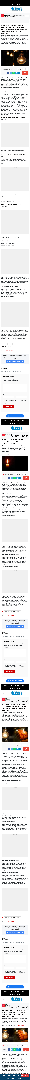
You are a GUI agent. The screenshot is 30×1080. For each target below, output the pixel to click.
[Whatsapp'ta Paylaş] (13, 73)
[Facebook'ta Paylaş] (8, 73)
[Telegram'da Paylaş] (16, 73)
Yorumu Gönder (8, 406)
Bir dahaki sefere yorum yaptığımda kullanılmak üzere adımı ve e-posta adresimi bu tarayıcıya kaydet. (15, 402)
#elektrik (15, 344)
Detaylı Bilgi (20, 1078)
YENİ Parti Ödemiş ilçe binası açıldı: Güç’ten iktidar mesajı (23, 435)
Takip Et (25, 73)
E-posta (18, 394)
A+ (24, 69)
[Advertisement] (15, 135)
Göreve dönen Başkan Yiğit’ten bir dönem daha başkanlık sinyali (15, 16)
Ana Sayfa (5, 21)
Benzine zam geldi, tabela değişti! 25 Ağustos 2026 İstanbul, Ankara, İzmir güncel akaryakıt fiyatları (18, 435)
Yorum (5, 382)
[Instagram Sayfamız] (14, 4)
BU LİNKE (6, 512)
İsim (4, 394)
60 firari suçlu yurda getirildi (27, 435)
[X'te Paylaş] (11, 73)
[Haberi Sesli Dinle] (18, 69)
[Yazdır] (26, 69)
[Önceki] (26, 16)
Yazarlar (24, 1)
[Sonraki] (28, 16)
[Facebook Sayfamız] (12, 4)
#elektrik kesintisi (6, 346)
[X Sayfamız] (10, 4)
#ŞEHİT (10, 344)
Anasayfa (6, 1)
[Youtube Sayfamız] (19, 4)
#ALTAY (5, 344)
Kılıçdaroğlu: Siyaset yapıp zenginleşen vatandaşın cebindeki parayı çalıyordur (7, 435)
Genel (11, 21)
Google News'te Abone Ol (16, 361)
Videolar (19, 1)
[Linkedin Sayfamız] (17, 4)
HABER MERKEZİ (20, 47)
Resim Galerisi (13, 1)
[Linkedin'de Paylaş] (19, 73)
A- (21, 69)
